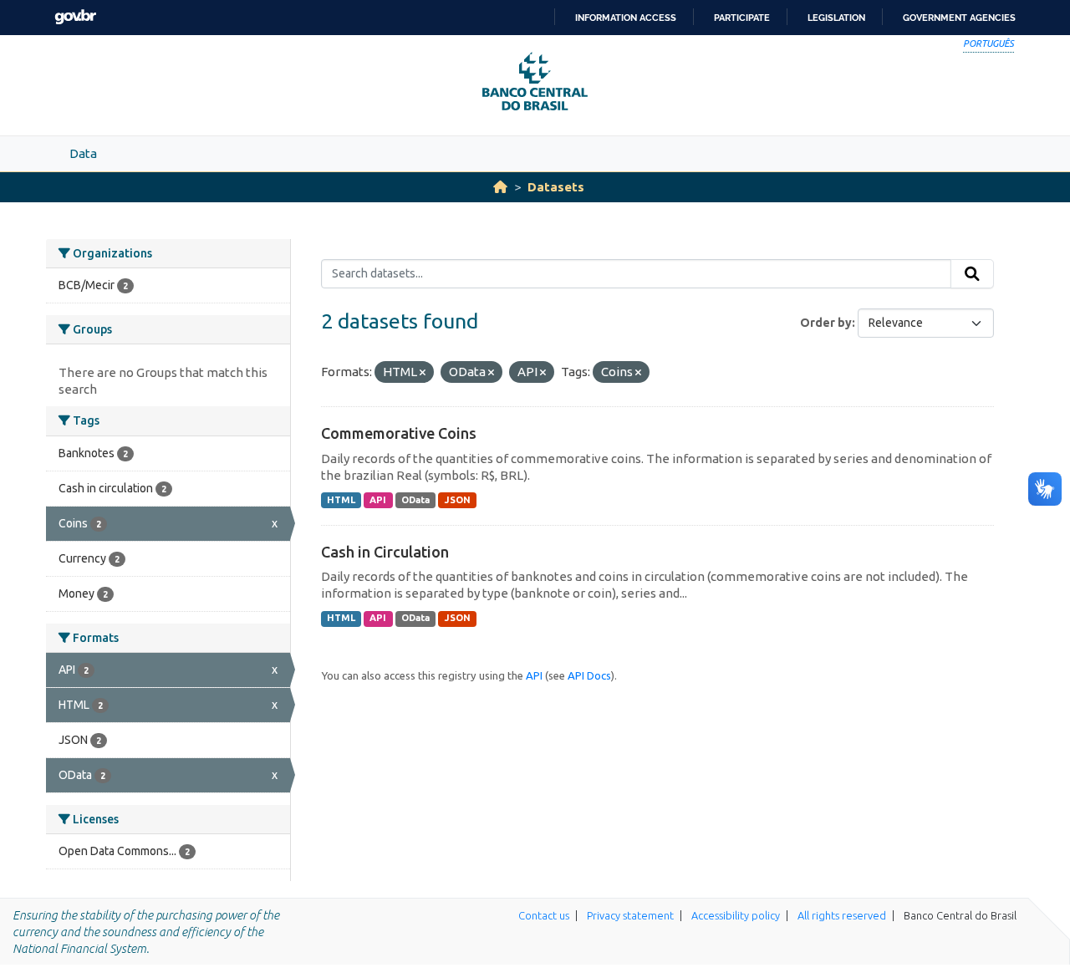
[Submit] (972, 274)
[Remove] (422, 373)
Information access (625, 17)
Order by (826, 322)
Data (83, 153)
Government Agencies (959, 17)
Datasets (555, 187)
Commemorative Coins (398, 433)
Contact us (543, 915)
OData (415, 500)
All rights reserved (841, 915)
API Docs (589, 675)
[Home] (500, 187)
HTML (341, 500)
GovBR (75, 17)
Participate (742, 17)
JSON (458, 500)
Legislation (836, 17)
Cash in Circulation (385, 551)
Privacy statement (630, 915)
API (377, 500)
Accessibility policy (735, 915)
